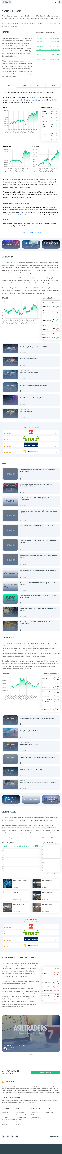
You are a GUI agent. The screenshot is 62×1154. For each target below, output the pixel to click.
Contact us (5, 1149)
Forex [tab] (24, 427)
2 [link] (49, 63)
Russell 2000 (45, 179)
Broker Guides (20, 1124)
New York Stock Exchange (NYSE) (16, 203)
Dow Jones (31, 97)
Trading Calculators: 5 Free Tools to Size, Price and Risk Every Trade (37, 1118)
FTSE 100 (13, 46)
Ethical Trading (20, 1119)
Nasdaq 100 (34, 100)
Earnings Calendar (36, 1112)
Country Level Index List (30, 232)
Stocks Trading (20, 1112)
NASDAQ (6, 219)
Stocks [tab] (37, 427)
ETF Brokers (5, 1114)
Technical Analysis (21, 1117)
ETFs (4, 463)
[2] (31, 438)
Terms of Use (13, 1149)
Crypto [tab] (31, 427)
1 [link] (47, 63)
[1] (31, 432)
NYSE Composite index (23, 215)
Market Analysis (50, 1112)
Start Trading (45, 1072)
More (56, 433)
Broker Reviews (6, 1124)
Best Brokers (5, 1122)
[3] (31, 444)
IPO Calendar (34, 1114)
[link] (44, 63)
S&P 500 (4, 46)
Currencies (7, 257)
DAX (22, 46)
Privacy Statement (32, 1149)
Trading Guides (20, 1122)
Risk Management (21, 1114)
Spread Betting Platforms (8, 1119)
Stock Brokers (5, 1112)
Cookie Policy (22, 1149)
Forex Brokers (5, 1117)
